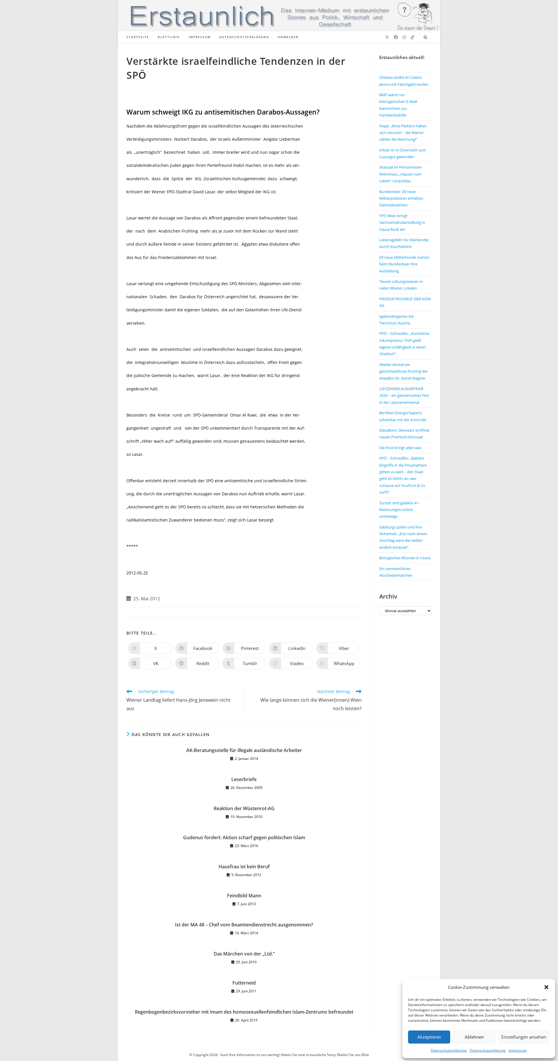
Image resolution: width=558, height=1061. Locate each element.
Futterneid (244, 983)
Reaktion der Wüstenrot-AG (244, 808)
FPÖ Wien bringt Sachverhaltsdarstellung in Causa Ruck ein (402, 222)
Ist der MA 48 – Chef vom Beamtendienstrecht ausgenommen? (244, 924)
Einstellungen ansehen (523, 1037)
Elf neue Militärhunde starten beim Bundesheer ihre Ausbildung (404, 264)
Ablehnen (474, 1037)
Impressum (518, 1050)
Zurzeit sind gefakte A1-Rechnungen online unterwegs (399, 509)
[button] (546, 987)
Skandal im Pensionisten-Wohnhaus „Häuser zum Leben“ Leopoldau (401, 174)
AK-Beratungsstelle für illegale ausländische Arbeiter (244, 750)
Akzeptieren (429, 1037)
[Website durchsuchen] (425, 37)
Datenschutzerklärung (449, 1050)
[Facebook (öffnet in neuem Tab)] (395, 37)
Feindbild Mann (244, 895)
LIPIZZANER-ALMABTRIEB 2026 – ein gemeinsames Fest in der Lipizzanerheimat (404, 395)
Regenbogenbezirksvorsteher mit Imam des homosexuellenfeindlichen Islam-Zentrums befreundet (244, 1012)
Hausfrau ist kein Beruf (244, 866)
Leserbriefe (244, 779)
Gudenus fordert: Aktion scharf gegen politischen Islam (244, 837)
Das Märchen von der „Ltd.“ (244, 954)
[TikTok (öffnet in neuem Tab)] (412, 37)
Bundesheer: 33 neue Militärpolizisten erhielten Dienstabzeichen (401, 198)
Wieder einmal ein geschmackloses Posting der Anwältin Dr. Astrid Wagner (403, 371)
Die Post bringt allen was (400, 447)
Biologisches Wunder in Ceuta (404, 557)
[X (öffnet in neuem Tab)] (387, 37)
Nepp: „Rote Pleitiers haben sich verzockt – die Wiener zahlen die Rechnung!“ (403, 132)
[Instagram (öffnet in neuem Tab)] (404, 37)
